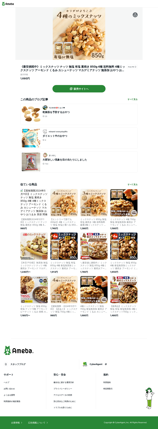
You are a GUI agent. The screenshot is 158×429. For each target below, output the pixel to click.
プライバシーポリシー (63, 388)
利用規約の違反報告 (12, 401)
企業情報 (15, 422)
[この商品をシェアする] (135, 14)
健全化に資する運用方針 (64, 382)
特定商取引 (108, 388)
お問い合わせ (9, 388)
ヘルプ (6, 382)
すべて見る (133, 99)
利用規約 (107, 382)
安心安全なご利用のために (65, 401)
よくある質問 (9, 395)
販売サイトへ (81, 88)
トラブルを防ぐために (63, 407)
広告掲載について (36, 422)
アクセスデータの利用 (63, 395)
